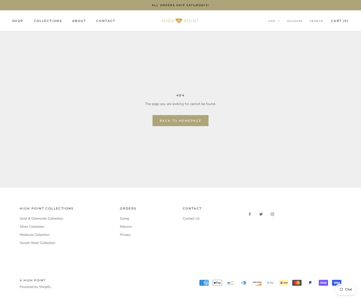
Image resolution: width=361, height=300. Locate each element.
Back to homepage (180, 120)
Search (316, 21)
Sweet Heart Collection (37, 242)
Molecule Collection (35, 234)
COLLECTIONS (48, 21)
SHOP (18, 21)
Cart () (340, 21)
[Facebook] (249, 214)
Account (295, 21)
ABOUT (79, 21)
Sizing (124, 218)
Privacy (125, 234)
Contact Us (191, 218)
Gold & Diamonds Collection (41, 218)
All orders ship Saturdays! (180, 5)
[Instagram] (272, 214)
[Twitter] (261, 214)
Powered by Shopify (35, 287)
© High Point (32, 280)
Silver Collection (32, 226)
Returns (126, 226)
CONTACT (105, 21)
